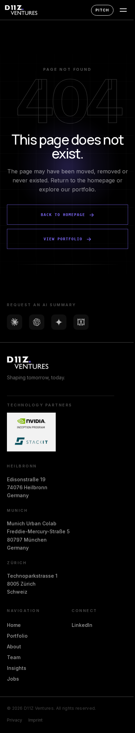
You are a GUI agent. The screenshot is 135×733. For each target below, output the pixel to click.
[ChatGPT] (36, 322)
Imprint (35, 720)
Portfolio (17, 636)
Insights (16, 668)
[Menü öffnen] (123, 10)
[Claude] (14, 322)
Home (14, 625)
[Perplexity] (81, 322)
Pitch (102, 10)
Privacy (14, 720)
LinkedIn (82, 625)
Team (13, 657)
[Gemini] (58, 322)
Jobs (13, 679)
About (14, 646)
